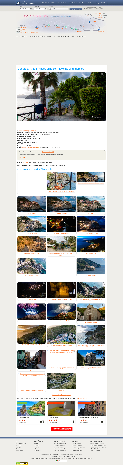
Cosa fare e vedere (74, 3)
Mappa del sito (78, 454)
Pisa (96, 13)
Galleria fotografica (77, 445)
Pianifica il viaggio (56, 3)
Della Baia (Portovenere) (97, 449)
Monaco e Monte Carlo (31, 32)
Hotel (64, 3)
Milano (22, 31)
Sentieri (83, 3)
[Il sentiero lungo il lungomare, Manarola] (31, 244)
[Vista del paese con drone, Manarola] (31, 266)
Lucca (100, 13)
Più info (90, 3)
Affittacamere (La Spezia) (97, 443)
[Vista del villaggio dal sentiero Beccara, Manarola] (31, 334)
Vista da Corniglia (91, 275)
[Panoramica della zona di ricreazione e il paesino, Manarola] (91, 177)
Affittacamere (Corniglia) (60, 449)
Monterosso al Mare (21, 443)
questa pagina (82, 398)
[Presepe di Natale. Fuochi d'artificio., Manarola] (31, 311)
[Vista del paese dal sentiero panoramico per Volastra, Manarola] (91, 290)
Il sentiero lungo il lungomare (31, 253)
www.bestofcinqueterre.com (27, 130)
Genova (22, 29)
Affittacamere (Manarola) (60, 445)
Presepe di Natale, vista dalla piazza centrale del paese (61, 367)
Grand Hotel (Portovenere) (60, 443)
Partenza (37, 6)
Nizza (22, 32)
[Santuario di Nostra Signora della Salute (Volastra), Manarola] (91, 358)
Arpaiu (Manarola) (95, 450)
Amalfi (100, 17)
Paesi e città (45, 3)
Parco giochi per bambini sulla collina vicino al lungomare (61, 254)
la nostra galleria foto (48, 152)
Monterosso (48, 26)
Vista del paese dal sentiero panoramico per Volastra (91, 299)
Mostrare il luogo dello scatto (29, 147)
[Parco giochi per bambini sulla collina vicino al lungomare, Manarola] (61, 244)
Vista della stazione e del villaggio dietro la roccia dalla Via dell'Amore (91, 346)
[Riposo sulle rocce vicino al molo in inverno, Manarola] (31, 381)
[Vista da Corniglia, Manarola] (91, 266)
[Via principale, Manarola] (31, 359)
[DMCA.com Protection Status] (22, 464)
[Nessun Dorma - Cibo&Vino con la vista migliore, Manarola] (61, 181)
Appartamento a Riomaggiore (98, 445)
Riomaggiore (78, 31)
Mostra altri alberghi (61, 429)
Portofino (23, 27)
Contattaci (56, 454)
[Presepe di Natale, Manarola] (91, 244)
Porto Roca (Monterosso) (60, 450)
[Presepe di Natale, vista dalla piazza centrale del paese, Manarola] (61, 358)
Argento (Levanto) (58, 447)
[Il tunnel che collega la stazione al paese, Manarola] (61, 290)
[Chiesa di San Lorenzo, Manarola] (91, 312)
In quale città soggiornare (78, 447)
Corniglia (63, 28)
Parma (87, 15)
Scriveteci (26, 162)
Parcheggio (61, 390)
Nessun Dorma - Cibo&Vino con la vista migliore (61, 191)
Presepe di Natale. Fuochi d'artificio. (32, 320)
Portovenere (100, 31)
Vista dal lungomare (32, 213)
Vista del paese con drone (32, 275)
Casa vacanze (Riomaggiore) (98, 447)
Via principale (31, 370)
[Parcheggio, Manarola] (61, 381)
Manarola (70, 30)
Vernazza (57, 27)
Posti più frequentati (77, 450)
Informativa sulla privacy (67, 454)
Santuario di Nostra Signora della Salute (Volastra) (91, 367)
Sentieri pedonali (76, 443)
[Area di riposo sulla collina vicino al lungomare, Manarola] (61, 97)
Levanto (36, 28)
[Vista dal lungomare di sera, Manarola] (61, 224)
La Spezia (94, 21)
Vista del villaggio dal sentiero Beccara (32, 344)
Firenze (100, 15)
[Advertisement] (61, 52)
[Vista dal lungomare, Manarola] (31, 204)
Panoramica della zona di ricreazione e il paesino (91, 183)
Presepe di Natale (91, 253)
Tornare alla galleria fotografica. (61, 395)
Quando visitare (76, 449)
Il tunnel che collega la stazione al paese (61, 299)
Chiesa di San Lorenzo (91, 322)
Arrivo (22, 6)
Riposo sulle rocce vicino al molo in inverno (32, 390)
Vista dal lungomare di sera (61, 233)
